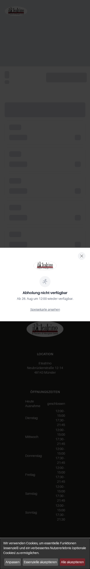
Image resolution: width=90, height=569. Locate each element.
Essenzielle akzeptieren (40, 562)
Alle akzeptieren (72, 562)
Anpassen (13, 562)
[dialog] (45, 553)
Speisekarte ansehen (45, 309)
